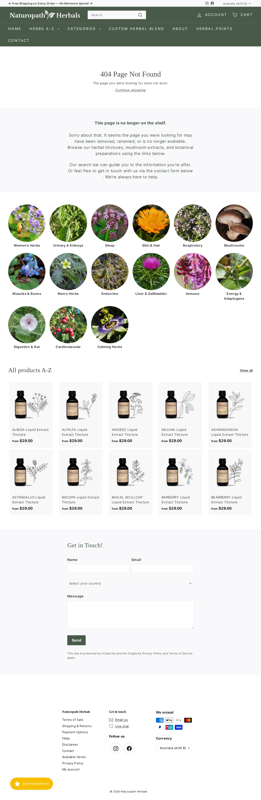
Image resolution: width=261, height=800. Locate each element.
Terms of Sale (72, 720)
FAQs (66, 738)
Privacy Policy (152, 653)
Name (72, 560)
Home (14, 29)
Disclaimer (70, 744)
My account (71, 769)
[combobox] (117, 15)
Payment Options (75, 732)
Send (76, 640)
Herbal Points (214, 29)
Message (75, 596)
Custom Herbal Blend (136, 29)
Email (136, 560)
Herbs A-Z (43, 29)
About (180, 29)
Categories (82, 29)
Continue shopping (130, 90)
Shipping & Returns (77, 726)
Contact (19, 40)
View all (246, 370)
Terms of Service (180, 653)
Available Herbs (74, 757)
